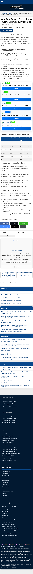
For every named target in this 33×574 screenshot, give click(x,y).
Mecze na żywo (5, 509)
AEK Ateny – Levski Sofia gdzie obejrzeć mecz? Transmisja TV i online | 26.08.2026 (16, 312)
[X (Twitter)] (17, 544)
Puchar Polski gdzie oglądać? (9, 418)
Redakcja (3, 546)
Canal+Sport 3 (5, 478)
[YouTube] (27, 544)
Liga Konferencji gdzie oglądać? (9, 406)
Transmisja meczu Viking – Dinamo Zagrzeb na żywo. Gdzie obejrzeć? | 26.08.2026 (15, 317)
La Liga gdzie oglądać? (7, 436)
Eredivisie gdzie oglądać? (8, 455)
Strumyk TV (5, 515)
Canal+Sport (5, 473)
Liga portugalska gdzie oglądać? (10, 458)
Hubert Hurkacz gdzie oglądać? (9, 526)
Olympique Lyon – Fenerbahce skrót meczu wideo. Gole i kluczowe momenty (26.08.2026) (15, 340)
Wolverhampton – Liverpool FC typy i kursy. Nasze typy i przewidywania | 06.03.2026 (9, 274)
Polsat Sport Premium (7, 491)
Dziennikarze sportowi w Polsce (9, 506)
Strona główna (4, 13)
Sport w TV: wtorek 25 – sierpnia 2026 (10, 297)
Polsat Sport (5, 489)
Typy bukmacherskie (7, 30)
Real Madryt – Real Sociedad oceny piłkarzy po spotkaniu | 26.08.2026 (15, 381)
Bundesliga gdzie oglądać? (8, 440)
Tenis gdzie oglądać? (7, 522)
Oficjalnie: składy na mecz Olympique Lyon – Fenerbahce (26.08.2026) (15, 386)
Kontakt (8, 546)
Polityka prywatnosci (20, 546)
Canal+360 (4, 484)
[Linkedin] (16, 267)
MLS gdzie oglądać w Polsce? (9, 433)
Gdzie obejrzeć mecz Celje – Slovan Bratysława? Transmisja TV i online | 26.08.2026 (15, 321)
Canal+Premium (6, 471)
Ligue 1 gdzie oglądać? (7, 444)
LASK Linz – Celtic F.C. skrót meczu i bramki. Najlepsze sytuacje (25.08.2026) (14, 358)
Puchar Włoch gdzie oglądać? (9, 451)
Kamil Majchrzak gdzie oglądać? (10, 533)
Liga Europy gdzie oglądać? (9, 403)
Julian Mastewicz (8, 27)
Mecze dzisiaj (5, 511)
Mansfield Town (10, 235)
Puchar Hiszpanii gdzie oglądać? (10, 447)
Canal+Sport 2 (5, 475)
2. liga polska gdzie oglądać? (9, 422)
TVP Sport (4, 495)
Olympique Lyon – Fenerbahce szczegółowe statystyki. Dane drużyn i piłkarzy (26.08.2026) (16, 368)
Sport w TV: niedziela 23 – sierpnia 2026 (11, 303)
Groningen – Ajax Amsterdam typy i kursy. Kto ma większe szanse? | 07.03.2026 (24, 274)
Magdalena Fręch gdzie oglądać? (10, 528)
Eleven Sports (5, 486)
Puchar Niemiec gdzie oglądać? (9, 449)
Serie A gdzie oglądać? (7, 442)
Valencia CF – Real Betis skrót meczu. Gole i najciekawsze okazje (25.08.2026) (15, 349)
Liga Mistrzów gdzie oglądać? (9, 401)
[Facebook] (14, 267)
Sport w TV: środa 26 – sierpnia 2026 (10, 294)
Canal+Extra (5, 482)
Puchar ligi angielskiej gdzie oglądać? (11, 453)
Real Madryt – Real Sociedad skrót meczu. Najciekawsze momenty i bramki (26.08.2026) (15, 344)
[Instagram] (18, 267)
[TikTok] (21, 544)
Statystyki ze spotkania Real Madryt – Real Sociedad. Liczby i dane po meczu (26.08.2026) (16, 372)
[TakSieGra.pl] (16, 8)
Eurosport (4, 493)
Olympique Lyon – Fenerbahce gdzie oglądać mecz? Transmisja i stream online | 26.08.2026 (14, 326)
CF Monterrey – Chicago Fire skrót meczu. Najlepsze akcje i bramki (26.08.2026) (15, 353)
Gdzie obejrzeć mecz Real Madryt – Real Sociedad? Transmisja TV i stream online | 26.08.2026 (13, 330)
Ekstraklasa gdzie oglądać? (8, 416)
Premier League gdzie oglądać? (9, 438)
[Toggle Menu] (2, 2)
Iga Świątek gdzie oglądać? (8, 524)
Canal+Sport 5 (5, 480)
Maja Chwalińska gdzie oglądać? (10, 535)
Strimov (4, 517)
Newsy (10, 13)
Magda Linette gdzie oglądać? (9, 530)
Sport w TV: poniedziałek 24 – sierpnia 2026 (11, 300)
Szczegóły (13, 565)
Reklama (13, 546)
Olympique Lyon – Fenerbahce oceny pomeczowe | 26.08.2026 (13, 377)
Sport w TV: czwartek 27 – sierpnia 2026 (11, 292)
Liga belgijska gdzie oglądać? (9, 460)
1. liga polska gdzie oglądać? (9, 420)
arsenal (3, 235)
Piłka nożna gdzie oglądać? (8, 520)
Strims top (4, 513)
